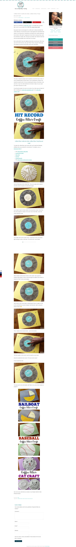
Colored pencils (19, 158)
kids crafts (26, 498)
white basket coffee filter (23, 151)
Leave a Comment (27, 17)
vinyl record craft (30, 498)
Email (16, 525)
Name (16, 521)
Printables (55, 42)
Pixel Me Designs (47, 546)
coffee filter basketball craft (27, 89)
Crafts (18, 497)
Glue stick (18, 154)
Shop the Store (56, 47)
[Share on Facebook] (1, 273)
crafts (23, 498)
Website (16, 530)
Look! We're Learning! (21, 5)
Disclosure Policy (17, 148)
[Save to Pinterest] (1, 276)
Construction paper (20, 153)
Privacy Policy (53, 30)
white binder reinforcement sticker (25, 159)
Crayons (17, 156)
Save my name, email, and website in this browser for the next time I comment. (28, 537)
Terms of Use (59, 29)
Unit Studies (55, 45)
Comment (17, 511)
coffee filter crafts (27, 25)
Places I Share (58, 30)
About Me (51, 29)
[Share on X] (1, 275)
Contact (55, 29)
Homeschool (55, 39)
